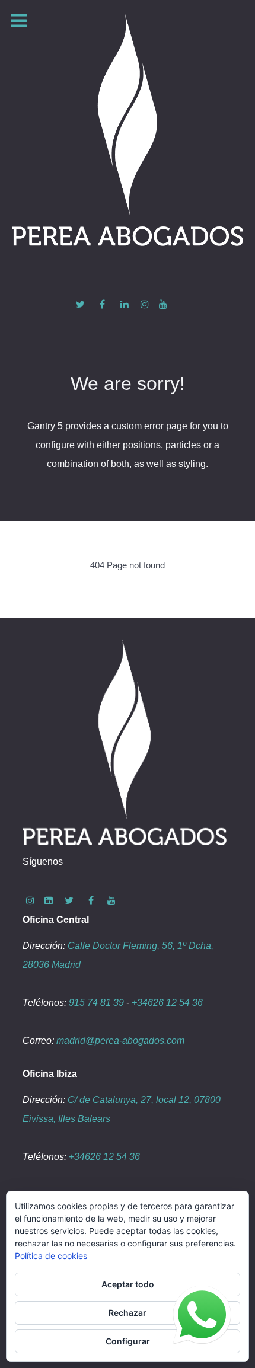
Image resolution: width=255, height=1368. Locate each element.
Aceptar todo (127, 1284)
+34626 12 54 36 (167, 1003)
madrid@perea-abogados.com (120, 1040)
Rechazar (127, 1313)
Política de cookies (51, 1256)
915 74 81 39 (96, 1003)
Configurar (128, 1341)
